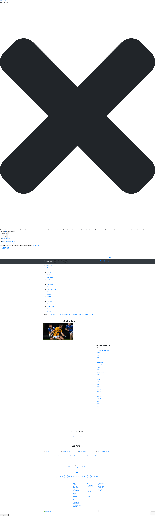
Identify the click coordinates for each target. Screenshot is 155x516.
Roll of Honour (50, 282)
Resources (87, 314)
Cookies (101, 511)
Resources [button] (49, 308)
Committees (50, 284)
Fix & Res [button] (49, 272)
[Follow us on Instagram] (110, 257)
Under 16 (99, 398)
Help (86, 511)
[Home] (78, 268)
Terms (108, 511)
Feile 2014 (99, 360)
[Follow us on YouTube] (111, 257)
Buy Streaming (71, 476)
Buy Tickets (53, 314)
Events (88, 483)
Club (98, 355)
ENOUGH (75, 314)
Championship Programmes (64, 314)
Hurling (98, 369)
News (74, 483)
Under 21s (99, 406)
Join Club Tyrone (107, 261)
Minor (98, 374)
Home (60, 318)
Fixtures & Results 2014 (68, 318)
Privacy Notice (5, 248)
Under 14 (99, 391)
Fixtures (98, 367)
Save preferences (27, 245)
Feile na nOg (99, 364)
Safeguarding (50, 303)
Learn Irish (49, 299)
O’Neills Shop (50, 301)
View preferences (18, 245)
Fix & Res (75, 484)
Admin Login (101, 483)
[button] (77, 116)
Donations (49, 286)
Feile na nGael (100, 362)
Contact (49, 311)
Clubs (48, 279)
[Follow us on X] (109, 257)
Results (98, 384)
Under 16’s (99, 401)
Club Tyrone (50, 277)
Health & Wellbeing (51, 306)
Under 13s (99, 389)
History (49, 296)
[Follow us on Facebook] (76, 472)
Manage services (6, 240)
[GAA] (69, 466)
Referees (49, 291)
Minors (98, 377)
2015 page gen (100, 352)
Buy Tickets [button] (50, 274)
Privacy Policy (101, 484)
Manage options (6, 238)
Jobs (93, 314)
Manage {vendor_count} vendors (9, 241)
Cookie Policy (5, 247)
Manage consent (4, 515)
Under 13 (99, 386)
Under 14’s (99, 394)
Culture (49, 294)
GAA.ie (99, 490)
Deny (12, 245)
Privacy (94, 511)
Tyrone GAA (101, 487)
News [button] (48, 269)
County (98, 357)
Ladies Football (100, 372)
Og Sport (99, 381)
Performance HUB (51, 289)
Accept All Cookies (4, 245)
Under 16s (99, 403)
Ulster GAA (100, 489)
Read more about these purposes (10, 243)
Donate (101, 261)
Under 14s (99, 396)
